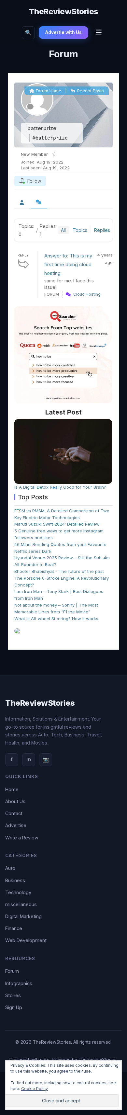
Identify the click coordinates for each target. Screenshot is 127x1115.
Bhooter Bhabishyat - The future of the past (59, 571)
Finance (13, 928)
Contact (13, 813)
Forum (12, 971)
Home (12, 789)
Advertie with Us (63, 32)
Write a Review (21, 837)
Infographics (18, 983)
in (29, 759)
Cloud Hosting (87, 294)
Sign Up (13, 1007)
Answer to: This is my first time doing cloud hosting (68, 264)
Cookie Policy (34, 1088)
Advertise (15, 825)
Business (15, 880)
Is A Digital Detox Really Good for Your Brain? (60, 487)
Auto (10, 868)
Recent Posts (90, 90)
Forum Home (48, 90)
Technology (18, 892)
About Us (15, 801)
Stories (13, 995)
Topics (80, 230)
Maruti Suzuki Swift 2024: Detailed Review (57, 524)
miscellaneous (21, 904)
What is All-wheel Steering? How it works (56, 618)
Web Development (26, 940)
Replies (102, 230)
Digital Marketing (23, 916)
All (63, 230)
